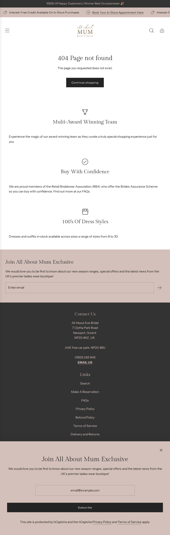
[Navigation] (7, 30)
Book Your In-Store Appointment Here (116, 12)
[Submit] (159, 287)
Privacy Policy (102, 522)
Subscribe (85, 507)
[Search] (151, 30)
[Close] (161, 450)
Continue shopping (85, 82)
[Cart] (162, 30)
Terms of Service (129, 522)
